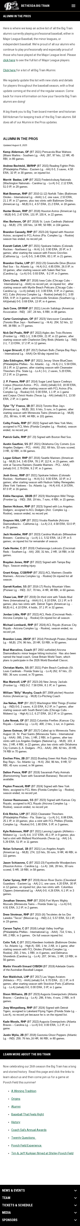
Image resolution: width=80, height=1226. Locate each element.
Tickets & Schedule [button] (17, 1205)
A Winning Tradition (23, 1091)
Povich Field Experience (26, 1145)
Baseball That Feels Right (27, 1114)
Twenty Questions (23, 1137)
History (15, 1122)
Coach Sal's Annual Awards (29, 1130)
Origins (15, 1098)
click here (9, 60)
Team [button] (6, 1198)
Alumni (16, 1106)
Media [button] (6, 1212)
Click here (9, 70)
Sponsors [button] (9, 1220)
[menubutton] (73, 5)
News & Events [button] (13, 1190)
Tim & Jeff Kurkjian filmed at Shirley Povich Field (42, 1153)
